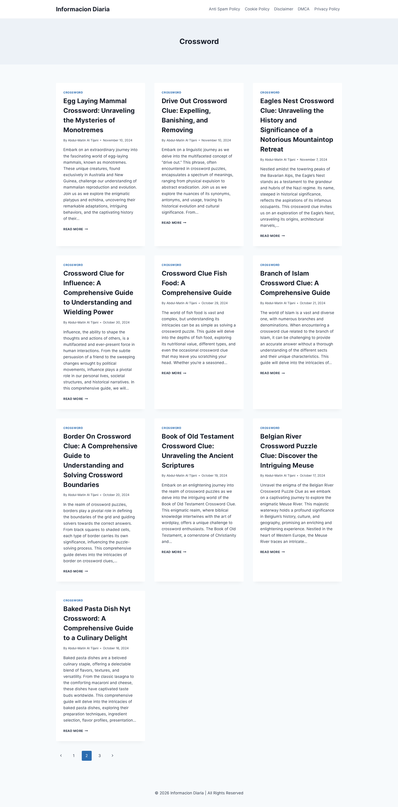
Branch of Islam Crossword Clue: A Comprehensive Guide (295, 283)
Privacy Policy (327, 9)
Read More (75, 229)
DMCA (304, 9)
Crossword (73, 92)
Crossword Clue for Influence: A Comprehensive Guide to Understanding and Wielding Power (98, 292)
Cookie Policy (257, 9)
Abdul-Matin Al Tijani (83, 140)
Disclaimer (283, 9)
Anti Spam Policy (224, 9)
